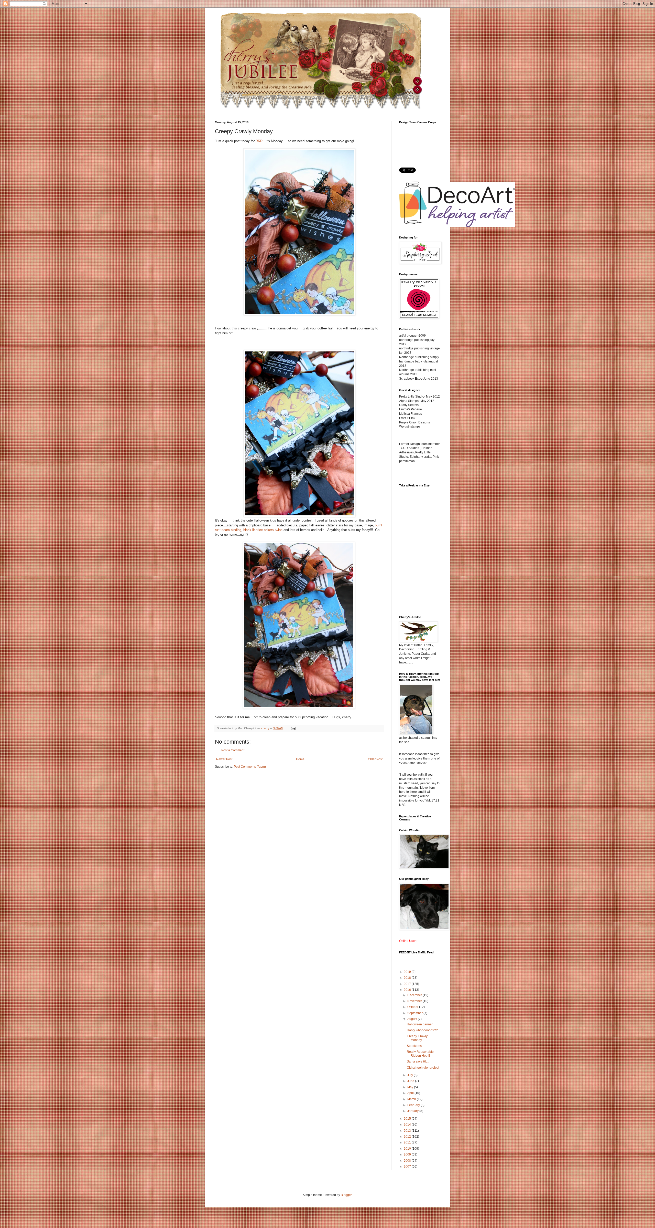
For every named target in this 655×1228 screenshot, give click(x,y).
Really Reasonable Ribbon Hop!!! (420, 1053)
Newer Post (224, 759)
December (415, 995)
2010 (408, 1148)
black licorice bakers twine (262, 530)
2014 (408, 1124)
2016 (408, 990)
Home (300, 759)
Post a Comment (232, 750)
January (413, 1111)
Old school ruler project (423, 1067)
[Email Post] (293, 728)
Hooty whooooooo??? (422, 1030)
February (414, 1105)
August (412, 1019)
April (410, 1093)
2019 (408, 972)
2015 (408, 1118)
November (415, 1001)
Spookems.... (416, 1046)
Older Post (375, 759)
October (413, 1007)
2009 (408, 1154)
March (412, 1099)
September (415, 1013)
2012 (408, 1136)
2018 (408, 978)
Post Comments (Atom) (250, 766)
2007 (408, 1166)
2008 (408, 1160)
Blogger (346, 1195)
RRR (259, 141)
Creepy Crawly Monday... (417, 1038)
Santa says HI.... (418, 1061)
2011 (408, 1142)
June (411, 1081)
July (410, 1075)
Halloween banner (420, 1024)
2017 (408, 984)
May (410, 1087)
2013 (408, 1130)
